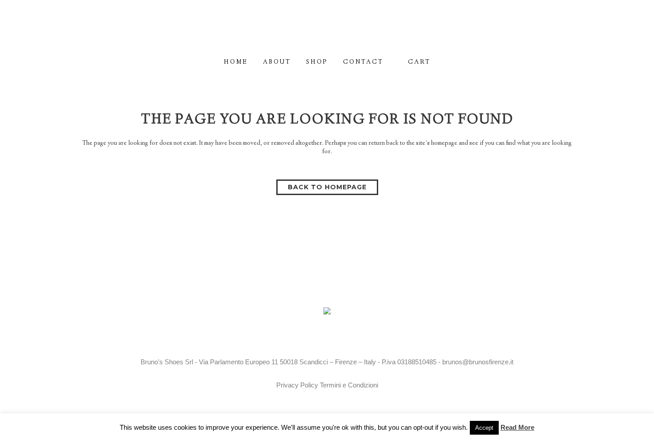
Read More (517, 427)
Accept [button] (484, 427)
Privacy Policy (297, 385)
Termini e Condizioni (349, 385)
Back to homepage (327, 187)
